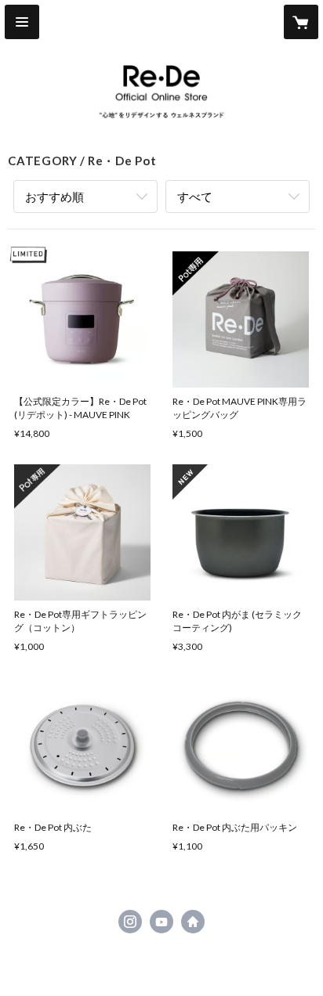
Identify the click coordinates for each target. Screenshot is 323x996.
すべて (194, 196)
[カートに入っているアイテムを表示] (301, 22)
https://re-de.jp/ (193, 921)
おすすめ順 (54, 196)
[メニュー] (22, 22)
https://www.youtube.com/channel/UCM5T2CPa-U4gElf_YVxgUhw (161, 921)
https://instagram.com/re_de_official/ (130, 921)
